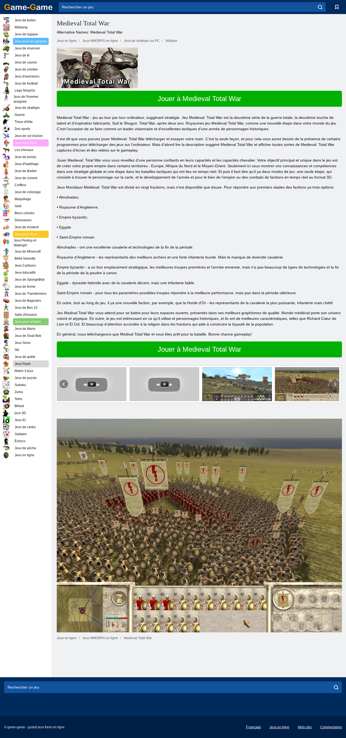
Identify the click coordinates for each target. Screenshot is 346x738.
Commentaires (331, 727)
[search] (320, 7)
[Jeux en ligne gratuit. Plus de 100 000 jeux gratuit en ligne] (28, 7)
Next (335, 384)
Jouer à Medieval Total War (199, 99)
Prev (63, 384)
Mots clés (305, 727)
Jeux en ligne (279, 727)
